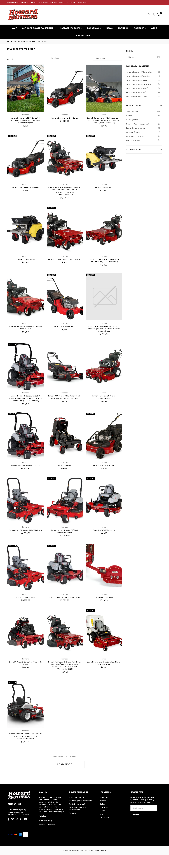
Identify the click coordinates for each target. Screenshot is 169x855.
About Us (123, 28)
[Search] (149, 15)
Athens (103, 800)
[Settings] (153, 15)
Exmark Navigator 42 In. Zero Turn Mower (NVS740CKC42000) (104, 663)
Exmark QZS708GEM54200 (104, 530)
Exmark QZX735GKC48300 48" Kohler (65, 597)
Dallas (102, 804)
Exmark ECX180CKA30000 (103, 465)
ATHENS (24, 2)
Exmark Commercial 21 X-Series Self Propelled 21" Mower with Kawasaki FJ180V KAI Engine (25, 120)
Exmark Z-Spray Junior (25, 259)
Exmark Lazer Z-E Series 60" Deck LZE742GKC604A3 (64, 531)
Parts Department (77, 804)
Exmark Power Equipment (24, 41)
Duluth (102, 810)
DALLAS (33, 2)
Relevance (100, 58)
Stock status (133, 149)
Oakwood (104, 817)
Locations (93, 28)
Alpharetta (104, 797)
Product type (133, 105)
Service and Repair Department (77, 808)
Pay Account (84, 35)
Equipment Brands (77, 797)
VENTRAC (82, 2)
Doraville (104, 807)
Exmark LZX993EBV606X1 (26, 597)
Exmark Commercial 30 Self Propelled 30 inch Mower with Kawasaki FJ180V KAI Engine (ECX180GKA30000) (104, 120)
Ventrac (72, 813)
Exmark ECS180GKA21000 (64, 326)
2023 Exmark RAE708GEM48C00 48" (25, 465)
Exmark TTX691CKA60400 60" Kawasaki (64, 259)
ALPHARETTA (13, 2)
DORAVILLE (43, 2)
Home (14, 28)
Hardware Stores (70, 28)
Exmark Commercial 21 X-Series (64, 118)
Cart (154, 28)
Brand (129, 51)
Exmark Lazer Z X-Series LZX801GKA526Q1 (25, 530)
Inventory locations (137, 66)
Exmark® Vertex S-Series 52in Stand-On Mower (25, 663)
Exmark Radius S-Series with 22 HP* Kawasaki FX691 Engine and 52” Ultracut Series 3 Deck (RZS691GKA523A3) (25, 398)
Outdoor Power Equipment (37, 28)
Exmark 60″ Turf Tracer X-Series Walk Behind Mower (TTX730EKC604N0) (104, 260)
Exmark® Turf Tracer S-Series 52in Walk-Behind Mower (25, 327)
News (109, 28)
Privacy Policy (45, 820)
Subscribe (135, 815)
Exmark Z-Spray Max (103, 187)
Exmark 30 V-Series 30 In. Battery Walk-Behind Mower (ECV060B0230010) (64, 397)
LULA (61, 2)
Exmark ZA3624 (64, 465)
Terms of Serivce (47, 825)
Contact (139, 28)
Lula (101, 814)
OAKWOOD (71, 2)
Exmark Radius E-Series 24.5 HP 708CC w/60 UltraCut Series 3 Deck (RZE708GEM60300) (25, 736)
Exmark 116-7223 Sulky (104, 597)
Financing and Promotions (80, 800)
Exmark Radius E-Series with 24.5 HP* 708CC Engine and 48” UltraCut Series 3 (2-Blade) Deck (104, 328)
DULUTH (53, 2)
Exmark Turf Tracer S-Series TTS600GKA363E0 (103, 397)
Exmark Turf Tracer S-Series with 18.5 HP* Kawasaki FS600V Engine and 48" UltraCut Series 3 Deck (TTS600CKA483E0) (64, 191)
